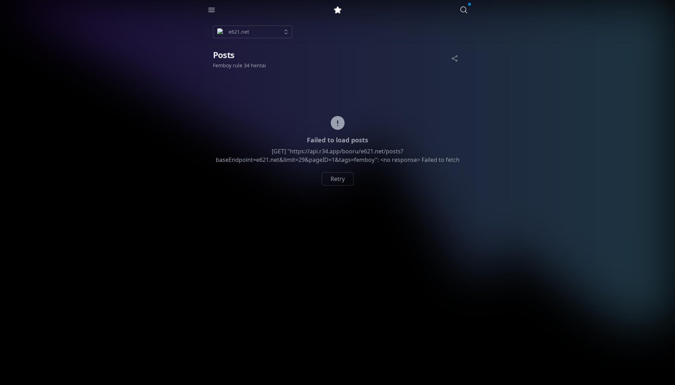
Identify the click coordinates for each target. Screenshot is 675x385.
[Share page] (454, 58)
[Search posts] (464, 10)
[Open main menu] (211, 10)
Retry (338, 179)
